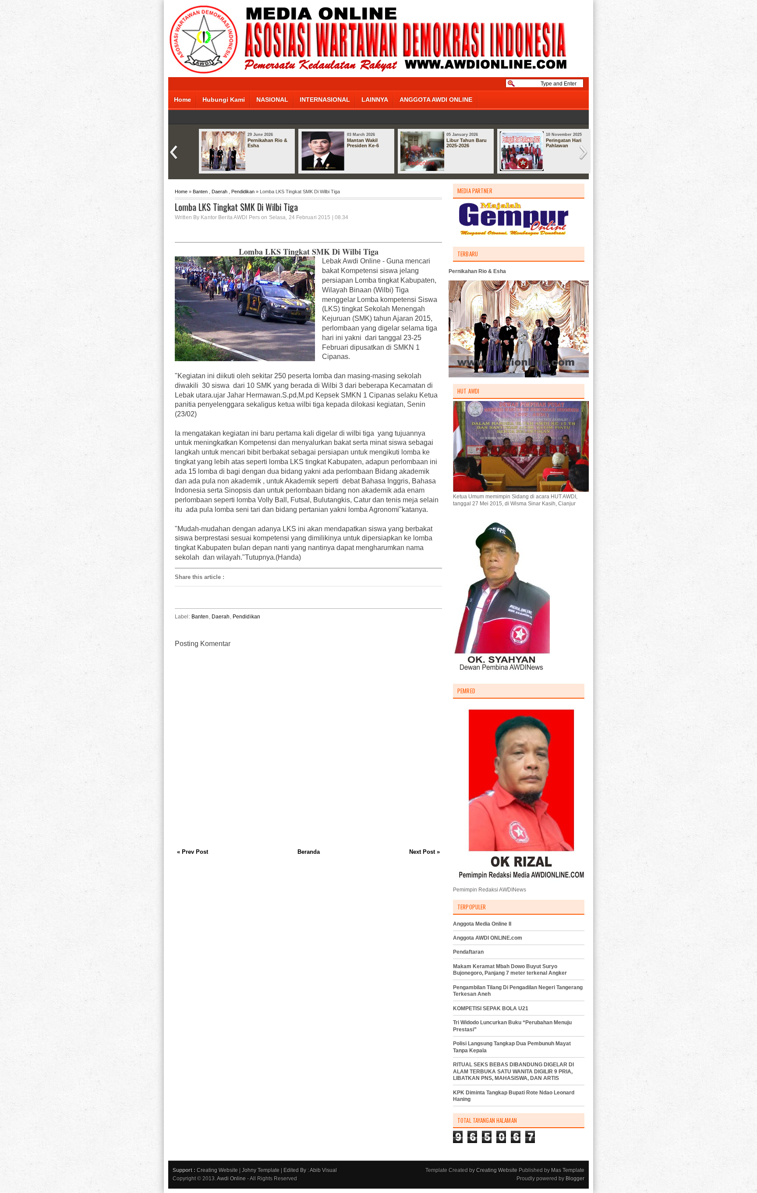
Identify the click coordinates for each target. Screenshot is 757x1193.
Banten (200, 191)
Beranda (308, 852)
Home (182, 99)
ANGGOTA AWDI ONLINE (436, 99)
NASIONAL (272, 99)
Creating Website (217, 1170)
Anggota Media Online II (482, 924)
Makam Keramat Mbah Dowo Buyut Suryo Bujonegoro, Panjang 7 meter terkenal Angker (510, 969)
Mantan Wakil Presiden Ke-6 (363, 143)
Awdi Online (231, 1178)
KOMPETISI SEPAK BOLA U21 (490, 1008)
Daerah (219, 191)
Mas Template (567, 1170)
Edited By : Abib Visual (310, 1170)
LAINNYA (374, 99)
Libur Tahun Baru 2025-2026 (466, 143)
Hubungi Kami (223, 99)
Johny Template (260, 1170)
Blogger (575, 1178)
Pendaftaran (468, 952)
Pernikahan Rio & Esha (267, 143)
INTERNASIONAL (325, 99)
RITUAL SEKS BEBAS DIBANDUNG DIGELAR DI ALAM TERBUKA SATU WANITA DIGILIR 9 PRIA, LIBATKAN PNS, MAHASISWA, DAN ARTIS (513, 1071)
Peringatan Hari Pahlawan (563, 143)
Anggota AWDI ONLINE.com (487, 938)
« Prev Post (192, 852)
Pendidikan (243, 191)
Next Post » (424, 852)
